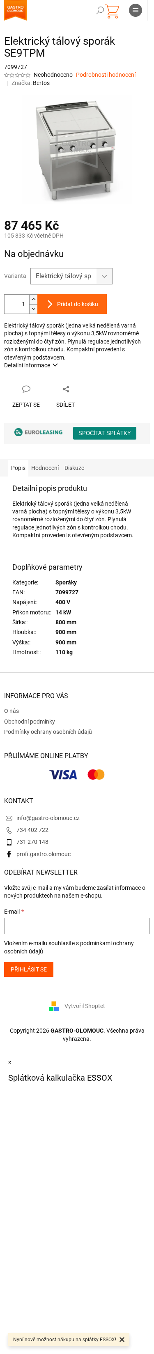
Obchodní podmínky (29, 721)
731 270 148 (32, 842)
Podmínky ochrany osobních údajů (48, 732)
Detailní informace (27, 365)
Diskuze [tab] (74, 468)
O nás (11, 711)
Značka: (30, 83)
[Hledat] (100, 10)
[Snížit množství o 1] (33, 309)
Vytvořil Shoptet (84, 1006)
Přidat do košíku (77, 304)
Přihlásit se (29, 969)
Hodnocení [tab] (45, 468)
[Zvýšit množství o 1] (33, 299)
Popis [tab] (18, 468)
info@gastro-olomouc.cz (48, 818)
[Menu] (135, 10)
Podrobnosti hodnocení (106, 74)
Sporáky (66, 582)
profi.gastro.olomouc (43, 854)
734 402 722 (32, 830)
